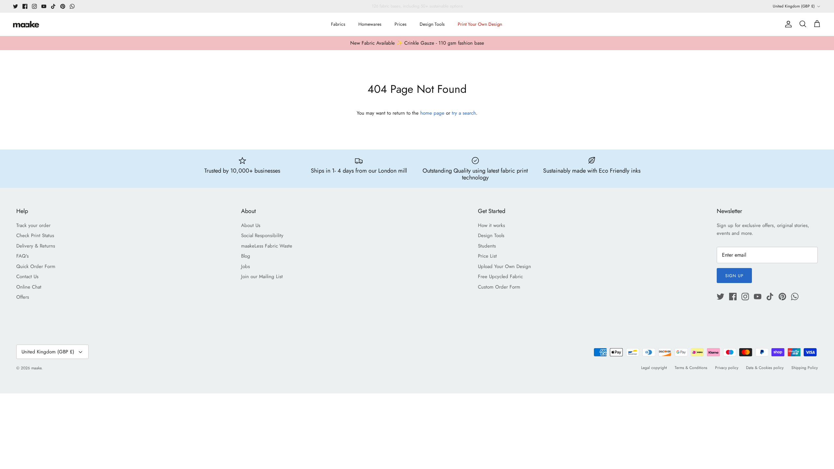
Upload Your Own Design (504, 266)
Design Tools (432, 24)
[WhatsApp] (72, 6)
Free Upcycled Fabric (500, 276)
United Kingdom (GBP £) (794, 6)
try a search (464, 113)
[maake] (26, 24)
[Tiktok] (53, 6)
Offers (22, 297)
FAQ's (22, 256)
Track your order (33, 225)
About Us (250, 225)
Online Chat (28, 287)
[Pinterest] (62, 6)
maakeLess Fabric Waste (266, 245)
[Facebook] (24, 6)
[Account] (787, 24)
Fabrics (338, 24)
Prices (401, 24)
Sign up (734, 276)
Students (487, 245)
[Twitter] (15, 6)
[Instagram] (34, 6)
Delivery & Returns (35, 245)
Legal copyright (654, 368)
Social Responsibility (262, 235)
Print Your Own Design (480, 24)
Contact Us (27, 276)
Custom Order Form (499, 287)
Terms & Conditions (691, 368)
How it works (491, 225)
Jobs (245, 266)
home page (432, 113)
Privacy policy (726, 368)
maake (36, 368)
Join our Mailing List (262, 276)
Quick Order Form (35, 266)
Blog (245, 256)
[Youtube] (43, 6)
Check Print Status (35, 235)
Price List (487, 256)
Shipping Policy (804, 368)
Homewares (369, 24)
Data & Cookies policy (765, 368)
